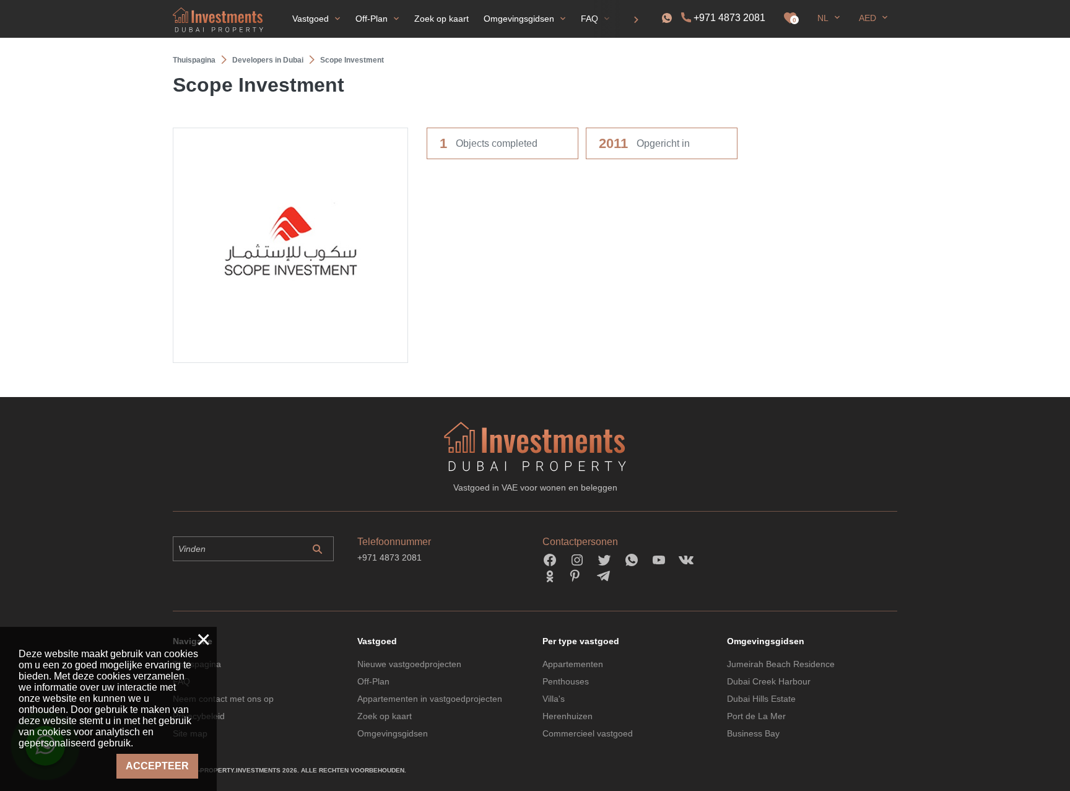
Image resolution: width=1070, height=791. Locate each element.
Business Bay (753, 733)
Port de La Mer (756, 716)
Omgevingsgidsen (392, 733)
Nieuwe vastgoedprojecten (409, 664)
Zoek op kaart (384, 716)
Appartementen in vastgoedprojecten (429, 699)
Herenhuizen (567, 716)
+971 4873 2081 (729, 17)
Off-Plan (373, 681)
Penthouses (565, 681)
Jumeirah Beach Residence (781, 664)
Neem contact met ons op (223, 699)
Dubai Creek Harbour (769, 681)
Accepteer (157, 766)
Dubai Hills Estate (761, 699)
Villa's (553, 699)
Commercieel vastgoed (587, 733)
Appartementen (572, 664)
